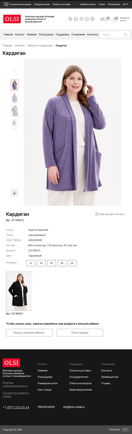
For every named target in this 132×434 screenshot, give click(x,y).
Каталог (20, 45)
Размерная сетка (47, 383)
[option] (14, 85)
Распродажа (46, 34)
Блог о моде (45, 389)
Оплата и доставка (61, 4)
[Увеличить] (70, 132)
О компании (108, 364)
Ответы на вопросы (80, 383)
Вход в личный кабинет (29, 332)
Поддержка (76, 364)
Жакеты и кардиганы (40, 45)
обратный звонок (46, 406)
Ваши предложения (80, 389)
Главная (8, 34)
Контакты (92, 34)
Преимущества (109, 377)
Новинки (32, 34)
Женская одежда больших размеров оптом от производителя (17, 373)
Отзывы (105, 383)
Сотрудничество (78, 377)
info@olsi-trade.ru (74, 407)
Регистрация (80, 332)
